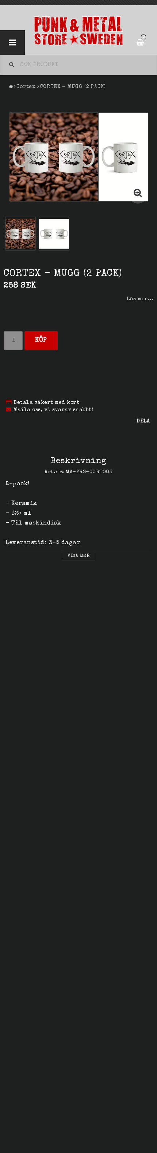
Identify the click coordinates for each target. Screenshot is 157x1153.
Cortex (26, 86)
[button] (138, 194)
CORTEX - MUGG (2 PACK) (73, 86)
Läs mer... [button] (140, 299)
